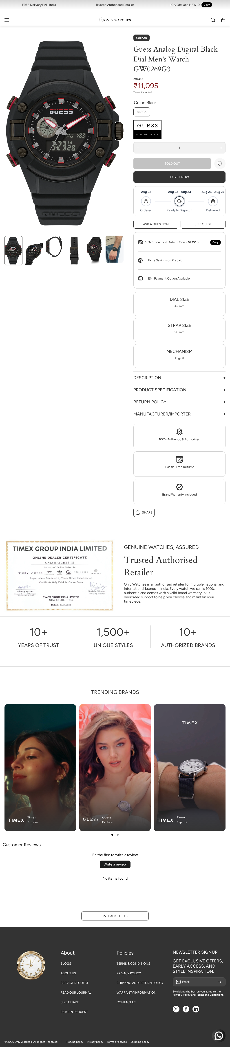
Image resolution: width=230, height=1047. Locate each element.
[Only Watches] (115, 20)
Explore (32, 822)
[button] (223, 20)
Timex (31, 817)
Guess (106, 817)
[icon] (134, 711)
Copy (207, 4)
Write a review (115, 864)
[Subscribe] (220, 981)
